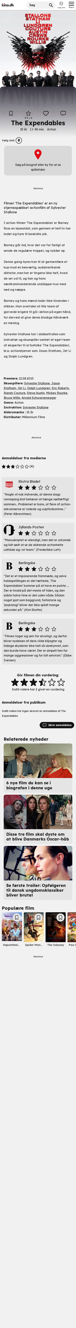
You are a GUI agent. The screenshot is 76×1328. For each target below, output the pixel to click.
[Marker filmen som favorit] (46, 115)
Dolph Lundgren (38, 388)
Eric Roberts (60, 388)
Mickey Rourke (56, 393)
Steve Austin (36, 393)
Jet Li (22, 388)
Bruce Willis (12, 398)
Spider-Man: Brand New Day (43, 945)
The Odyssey (55, 945)
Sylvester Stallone (37, 383)
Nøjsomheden (12, 945)
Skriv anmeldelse (60, 725)
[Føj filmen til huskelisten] (11, 115)
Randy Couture (14, 393)
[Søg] (51, 5)
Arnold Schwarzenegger (39, 398)
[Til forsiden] (13, 5)
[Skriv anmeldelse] (63, 115)
